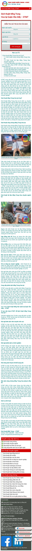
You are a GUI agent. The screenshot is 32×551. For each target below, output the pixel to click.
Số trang (4, 41)
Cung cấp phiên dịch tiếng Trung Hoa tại (16, 63)
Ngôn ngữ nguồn (7, 27)
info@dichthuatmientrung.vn (24, 532)
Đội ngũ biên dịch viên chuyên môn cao (16, 68)
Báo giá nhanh (21, 528)
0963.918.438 (27, 536)
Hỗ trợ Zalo (21, 539)
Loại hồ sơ (5, 37)
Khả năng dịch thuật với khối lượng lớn (16, 71)
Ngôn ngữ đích (6, 32)
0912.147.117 (21, 536)
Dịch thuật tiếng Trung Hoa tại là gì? (13, 55)
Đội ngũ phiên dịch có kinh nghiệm (15, 69)
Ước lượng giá (16, 46)
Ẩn (18, 52)
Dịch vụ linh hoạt (10, 76)
